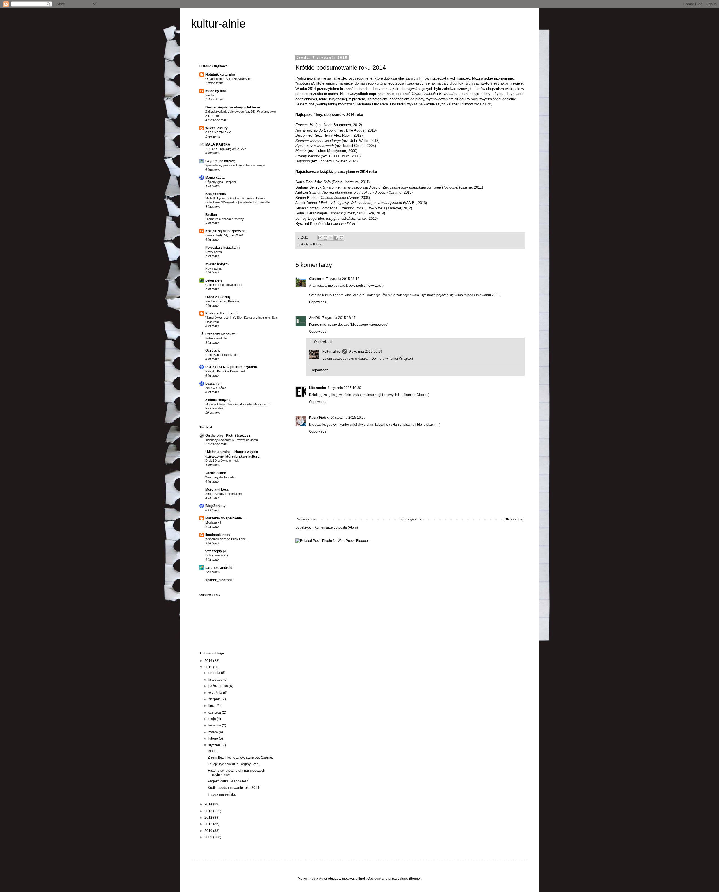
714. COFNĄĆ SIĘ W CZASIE (225, 148)
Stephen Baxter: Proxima (222, 301)
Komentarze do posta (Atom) (336, 527)
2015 (208, 667)
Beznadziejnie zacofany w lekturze (232, 107)
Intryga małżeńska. (222, 794)
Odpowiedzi (323, 342)
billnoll (361, 878)
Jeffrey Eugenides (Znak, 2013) (336, 218)
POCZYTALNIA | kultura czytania (231, 367)
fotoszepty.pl (215, 551)
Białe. (212, 751)
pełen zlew (213, 280)
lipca (212, 706)
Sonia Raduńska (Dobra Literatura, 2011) (332, 182)
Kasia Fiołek (319, 418)
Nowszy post (306, 519)
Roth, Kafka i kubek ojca (221, 354)
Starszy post (514, 519)
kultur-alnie (218, 23)
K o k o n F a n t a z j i (221, 313)
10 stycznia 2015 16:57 (348, 418)
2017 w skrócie (215, 388)
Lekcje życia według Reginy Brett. (233, 764)
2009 (208, 837)
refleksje (316, 244)
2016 (208, 661)
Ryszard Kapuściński (325, 223)
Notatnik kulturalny (220, 74)
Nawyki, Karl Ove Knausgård (225, 371)
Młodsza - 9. (213, 522)
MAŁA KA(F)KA (217, 144)
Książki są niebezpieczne (225, 231)
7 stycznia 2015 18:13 (343, 279)
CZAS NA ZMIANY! (218, 132)
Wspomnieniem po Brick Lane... (226, 539)
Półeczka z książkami (222, 248)
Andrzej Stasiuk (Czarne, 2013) (354, 192)
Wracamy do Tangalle (220, 477)
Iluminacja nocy (217, 535)
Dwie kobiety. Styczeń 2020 (224, 235)
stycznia (215, 745)
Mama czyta (215, 178)
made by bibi (215, 91)
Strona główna (410, 519)
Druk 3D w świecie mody (222, 460)
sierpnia (215, 699)
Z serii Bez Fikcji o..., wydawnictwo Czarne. (240, 757)
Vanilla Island (215, 473)
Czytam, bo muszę (220, 161)
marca (213, 732)
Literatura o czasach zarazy (224, 219)
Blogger (415, 878)
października (218, 686)
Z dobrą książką (218, 400)
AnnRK (314, 318)
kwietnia (215, 725)
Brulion (211, 215)
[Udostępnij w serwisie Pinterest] (341, 238)
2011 (208, 824)
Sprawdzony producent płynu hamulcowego (235, 165)
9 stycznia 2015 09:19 (365, 352)
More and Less (217, 490)
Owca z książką (217, 297)
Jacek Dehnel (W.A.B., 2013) (361, 203)
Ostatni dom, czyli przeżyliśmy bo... (229, 78)
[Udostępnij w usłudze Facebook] (336, 238)
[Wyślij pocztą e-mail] (320, 238)
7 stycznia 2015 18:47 (339, 318)
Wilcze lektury (216, 128)
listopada (215, 680)
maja (212, 719)
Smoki (209, 95)
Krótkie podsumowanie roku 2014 (233, 788)
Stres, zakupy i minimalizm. (223, 493)
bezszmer (213, 384)
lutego (213, 739)
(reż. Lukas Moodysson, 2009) (326, 151)
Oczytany (212, 350)
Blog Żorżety (215, 506)
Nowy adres (213, 251)
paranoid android (218, 568)
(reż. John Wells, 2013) (337, 141)
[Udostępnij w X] (331, 238)
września (215, 693)
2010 (208, 831)
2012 (208, 817)
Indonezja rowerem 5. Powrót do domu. (232, 440)
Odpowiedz (317, 302)
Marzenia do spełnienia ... (225, 518)
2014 (208, 804)
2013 (208, 811)
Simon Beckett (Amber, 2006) (332, 198)
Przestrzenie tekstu (220, 334)
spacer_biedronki (219, 580)
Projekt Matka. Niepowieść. (228, 781)
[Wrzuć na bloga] (325, 238)
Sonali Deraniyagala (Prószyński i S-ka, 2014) (340, 213)
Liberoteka (317, 388)
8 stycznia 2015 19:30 (344, 388)
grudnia (214, 673)
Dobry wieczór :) (216, 555)
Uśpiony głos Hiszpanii (220, 182)
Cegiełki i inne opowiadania (223, 284)
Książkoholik (215, 194)
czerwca (215, 712)
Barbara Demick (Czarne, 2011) (389, 187)
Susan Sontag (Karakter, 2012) (353, 208)
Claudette (316, 279)
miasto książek (217, 264)
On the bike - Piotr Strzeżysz (227, 436)
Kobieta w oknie (216, 338)
